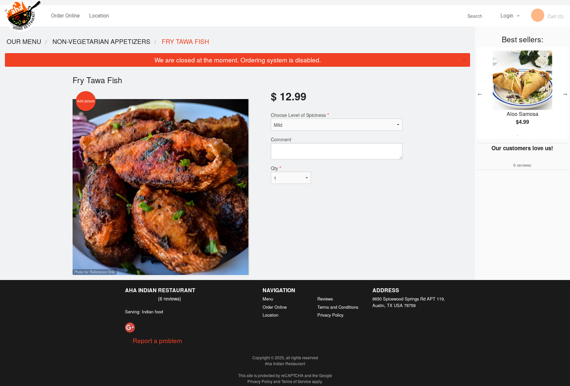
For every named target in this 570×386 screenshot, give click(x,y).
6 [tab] (547, 135)
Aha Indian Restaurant (160, 290)
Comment (281, 139)
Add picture (86, 101)
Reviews (325, 299)
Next (565, 93)
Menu (268, 299)
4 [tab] (527, 135)
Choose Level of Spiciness (300, 115)
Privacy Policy (330, 315)
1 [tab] (497, 135)
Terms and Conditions (337, 307)
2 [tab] (507, 135)
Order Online (65, 16)
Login (506, 16)
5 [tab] (537, 135)
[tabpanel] (522, 93)
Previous (480, 93)
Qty (276, 168)
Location (99, 16)
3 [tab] (517, 135)
